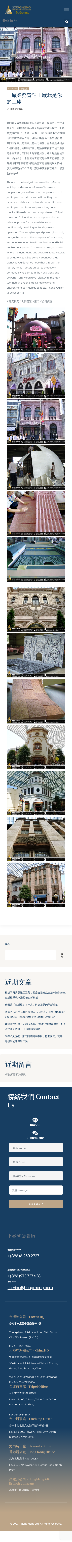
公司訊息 (23, 88)
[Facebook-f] (4, 20)
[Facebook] (10, 1236)
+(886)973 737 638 (24, 1275)
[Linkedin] (33, 1236)
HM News (12, 88)
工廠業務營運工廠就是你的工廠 (34, 98)
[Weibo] (7, 20)
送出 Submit (36, 1204)
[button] (66, 22)
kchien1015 (16, 108)
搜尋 (7, 944)
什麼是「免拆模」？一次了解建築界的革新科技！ (32, 1004)
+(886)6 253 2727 (23, 1255)
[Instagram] (15, 20)
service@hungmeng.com (30, 1287)
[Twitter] (19, 1236)
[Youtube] (28, 1236)
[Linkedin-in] (11, 20)
